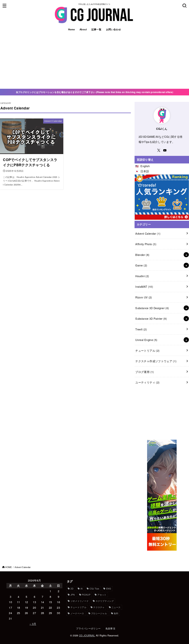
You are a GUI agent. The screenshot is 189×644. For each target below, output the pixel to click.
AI (81, 588)
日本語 (144, 171)
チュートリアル (147, 350)
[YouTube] (164, 150)
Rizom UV (143, 297)
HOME (8, 567)
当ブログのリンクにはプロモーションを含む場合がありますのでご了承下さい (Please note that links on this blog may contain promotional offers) (94, 92)
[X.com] (158, 150)
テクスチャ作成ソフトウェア (155, 361)
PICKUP (86, 594)
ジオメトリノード (80, 600)
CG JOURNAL (87, 635)
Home (71, 29)
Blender (142, 255)
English (145, 166)
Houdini (142, 276)
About (83, 29)
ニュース (116, 607)
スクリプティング (105, 600)
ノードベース (77, 613)
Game (141, 265)
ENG (108, 588)
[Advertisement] (94, 61)
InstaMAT (144, 286)
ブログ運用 (144, 372)
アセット (101, 594)
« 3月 (33, 624)
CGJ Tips (94, 588)
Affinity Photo (145, 244)
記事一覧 (97, 29)
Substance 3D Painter (151, 318)
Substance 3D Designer (152, 308)
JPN (73, 594)
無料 (116, 613)
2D (72, 588)
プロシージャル (99, 613)
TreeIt (141, 329)
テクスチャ (99, 607)
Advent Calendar (147, 233)
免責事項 (110, 628)
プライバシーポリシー (88, 628)
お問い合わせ (113, 29)
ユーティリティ (147, 382)
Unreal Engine (146, 340)
